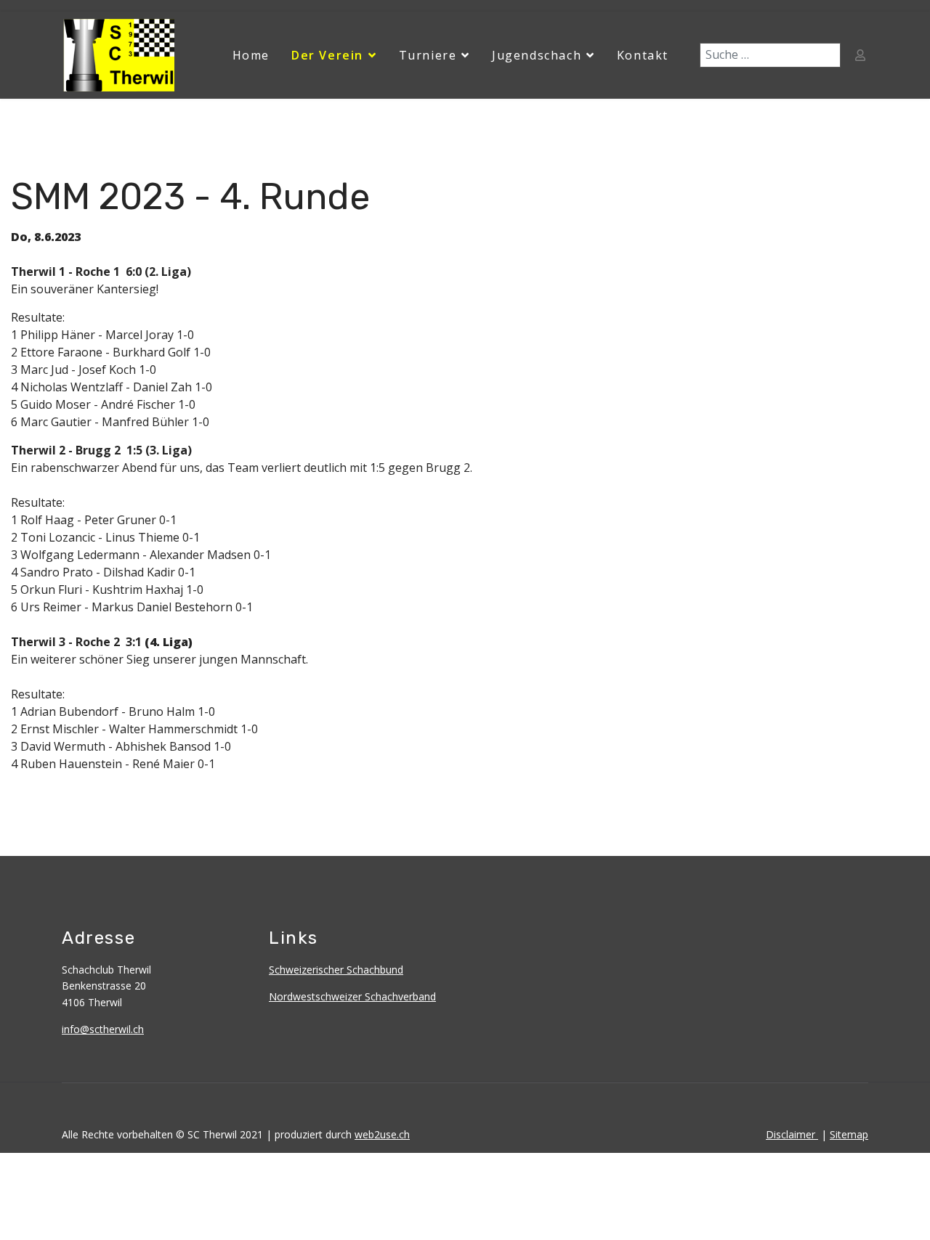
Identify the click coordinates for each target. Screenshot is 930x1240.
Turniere (428, 55)
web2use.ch (382, 1134)
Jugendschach (536, 55)
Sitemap (849, 1134)
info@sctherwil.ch (103, 1029)
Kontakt (642, 55)
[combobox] (770, 55)
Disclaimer (792, 1134)
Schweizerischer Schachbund (336, 969)
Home (251, 55)
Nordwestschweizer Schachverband (352, 996)
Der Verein (327, 55)
